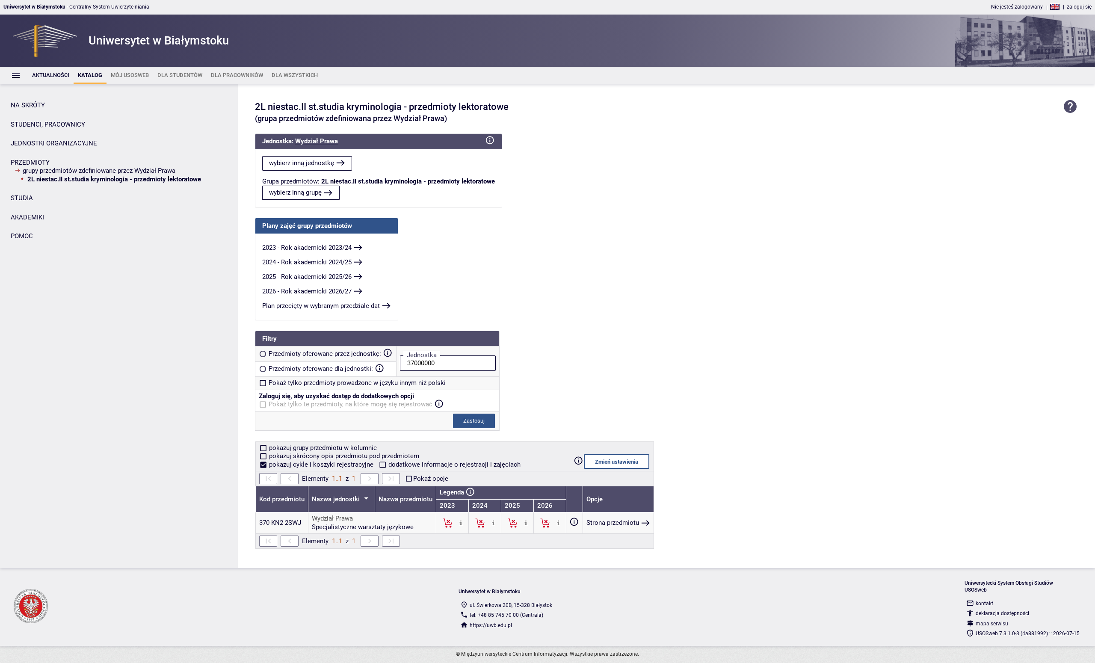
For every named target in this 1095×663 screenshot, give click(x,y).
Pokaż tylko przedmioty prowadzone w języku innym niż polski (357, 383)
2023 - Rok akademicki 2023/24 (307, 248)
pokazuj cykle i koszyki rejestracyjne (321, 464)
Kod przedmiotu (282, 499)
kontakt (984, 604)
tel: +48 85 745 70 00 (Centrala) (506, 615)
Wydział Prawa (316, 141)
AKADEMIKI (27, 217)
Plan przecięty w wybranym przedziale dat (321, 306)
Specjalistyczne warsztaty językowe (363, 527)
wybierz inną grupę (295, 192)
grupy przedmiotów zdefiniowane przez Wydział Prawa (99, 171)
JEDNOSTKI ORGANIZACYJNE (54, 143)
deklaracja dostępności (1002, 613)
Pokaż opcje (430, 478)
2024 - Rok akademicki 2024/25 (307, 262)
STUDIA (22, 198)
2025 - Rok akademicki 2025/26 (307, 277)
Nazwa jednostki (336, 499)
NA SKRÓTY (28, 105)
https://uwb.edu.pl (491, 625)
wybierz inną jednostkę (301, 163)
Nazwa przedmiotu (405, 499)
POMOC (22, 236)
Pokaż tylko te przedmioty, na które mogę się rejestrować (350, 404)
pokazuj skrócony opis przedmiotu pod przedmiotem (343, 456)
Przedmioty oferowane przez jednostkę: (325, 354)
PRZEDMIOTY (30, 162)
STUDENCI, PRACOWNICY (48, 124)
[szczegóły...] (461, 523)
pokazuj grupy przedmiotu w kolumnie (322, 448)
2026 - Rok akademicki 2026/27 (307, 291)
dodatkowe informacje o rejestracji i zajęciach (454, 464)
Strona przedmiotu (612, 523)
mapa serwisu (992, 624)
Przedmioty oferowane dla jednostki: (321, 369)
